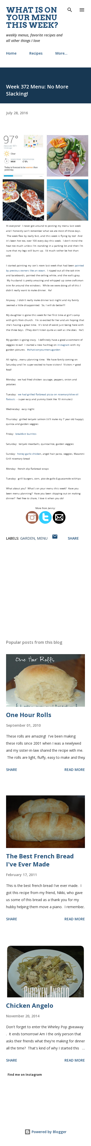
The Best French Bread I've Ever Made (40, 860)
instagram (63, 345)
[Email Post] (55, 538)
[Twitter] (45, 523)
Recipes (35, 53)
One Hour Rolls (28, 714)
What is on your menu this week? (32, 17)
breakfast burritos (25, 434)
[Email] (59, 523)
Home (11, 53)
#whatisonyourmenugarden (43, 349)
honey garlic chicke (28, 453)
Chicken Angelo (29, 1005)
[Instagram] (32, 523)
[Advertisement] (45, 591)
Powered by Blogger (48, 1131)
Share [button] (73, 538)
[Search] (70, 9)
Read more (74, 769)
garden (27, 538)
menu (42, 538)
